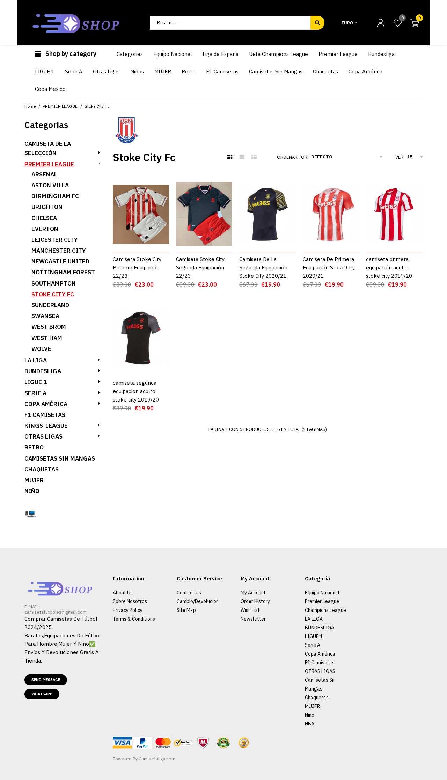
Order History (255, 601)
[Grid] (230, 157)
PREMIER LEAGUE (49, 164)
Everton (44, 229)
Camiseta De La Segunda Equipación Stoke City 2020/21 (263, 267)
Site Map (186, 610)
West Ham (46, 338)
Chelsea (44, 218)
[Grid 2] (242, 157)
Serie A (312, 645)
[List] (254, 157)
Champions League (325, 610)
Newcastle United (60, 261)
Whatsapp (41, 694)
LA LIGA (35, 360)
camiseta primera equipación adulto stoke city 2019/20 (389, 267)
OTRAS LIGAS (43, 436)
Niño (31, 491)
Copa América (45, 404)
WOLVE (41, 349)
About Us (123, 593)
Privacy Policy (127, 610)
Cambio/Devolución (198, 601)
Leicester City (54, 240)
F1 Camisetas (44, 415)
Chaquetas (41, 469)
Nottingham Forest (63, 272)
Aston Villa (50, 185)
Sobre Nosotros (130, 601)
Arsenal (44, 174)
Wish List (250, 610)
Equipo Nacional (322, 593)
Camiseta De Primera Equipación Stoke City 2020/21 (329, 267)
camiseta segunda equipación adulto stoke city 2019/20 (136, 391)
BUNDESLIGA (42, 371)
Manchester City (58, 250)
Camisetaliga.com (157, 759)
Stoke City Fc (52, 294)
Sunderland (50, 305)
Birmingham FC (55, 196)
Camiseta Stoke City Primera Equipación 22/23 (137, 267)
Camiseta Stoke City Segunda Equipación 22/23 (200, 267)
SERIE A (35, 393)
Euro (347, 23)
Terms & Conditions (134, 619)
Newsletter (253, 619)
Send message (45, 679)
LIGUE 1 (35, 382)
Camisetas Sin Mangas (59, 458)
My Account (253, 593)
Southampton (53, 283)
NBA (309, 724)
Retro (34, 447)
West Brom (48, 327)
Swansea (45, 316)
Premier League (322, 601)
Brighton (47, 207)
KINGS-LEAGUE (46, 425)
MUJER (34, 480)
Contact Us (189, 593)
